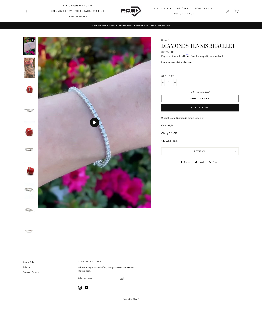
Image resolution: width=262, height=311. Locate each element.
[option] (131, 25)
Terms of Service (31, 272)
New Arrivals (78, 16)
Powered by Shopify (131, 299)
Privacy (26, 267)
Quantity (167, 76)
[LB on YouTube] (86, 288)
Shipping (165, 61)
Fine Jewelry (162, 8)
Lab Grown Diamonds (78, 5)
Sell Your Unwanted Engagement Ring (77, 11)
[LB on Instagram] (80, 288)
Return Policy (29, 262)
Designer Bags (184, 13)
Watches (182, 8)
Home (164, 40)
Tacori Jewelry (203, 8)
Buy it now (200, 107)
